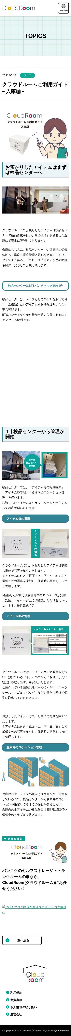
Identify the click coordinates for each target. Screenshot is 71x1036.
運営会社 (16, 1014)
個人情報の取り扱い (23, 1007)
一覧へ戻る (21, 940)
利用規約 (16, 992)
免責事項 (16, 1000)
